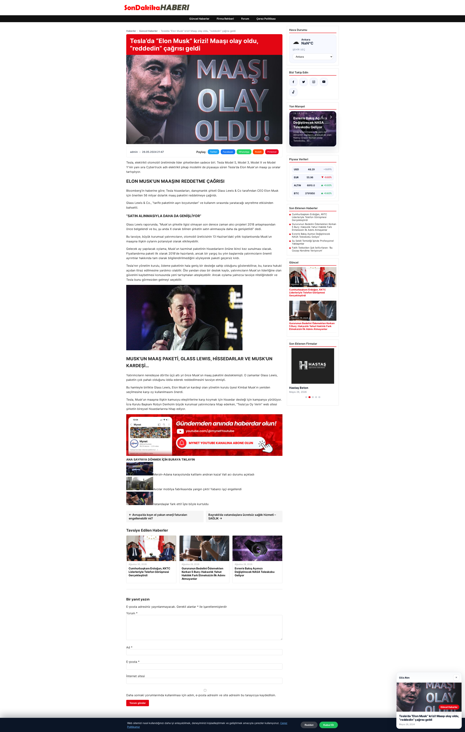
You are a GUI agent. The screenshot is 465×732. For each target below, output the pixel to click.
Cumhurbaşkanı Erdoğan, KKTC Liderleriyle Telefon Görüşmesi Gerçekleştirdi (309, 217)
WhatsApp (244, 151)
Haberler (131, 30)
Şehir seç (299, 49)
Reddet (309, 724)
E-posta (133, 662)
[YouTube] (324, 82)
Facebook (228, 151)
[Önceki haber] (323, 117)
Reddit (258, 151)
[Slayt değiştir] (306, 397)
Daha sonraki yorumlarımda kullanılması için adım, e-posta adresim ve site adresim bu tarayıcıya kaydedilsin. (201, 695)
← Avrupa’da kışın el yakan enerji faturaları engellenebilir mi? (158, 516)
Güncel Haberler (199, 18)
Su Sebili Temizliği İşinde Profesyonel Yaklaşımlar (313, 242)
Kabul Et (328, 724)
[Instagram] (314, 82)
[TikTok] (293, 92)
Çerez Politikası (266, 18)
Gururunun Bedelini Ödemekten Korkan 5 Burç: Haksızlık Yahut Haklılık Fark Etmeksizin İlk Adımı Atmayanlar (314, 227)
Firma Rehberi (225, 18)
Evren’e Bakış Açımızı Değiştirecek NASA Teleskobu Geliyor (311, 235)
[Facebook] (293, 82)
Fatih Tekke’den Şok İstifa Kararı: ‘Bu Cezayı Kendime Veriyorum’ (312, 249)
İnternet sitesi (135, 676)
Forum (245, 18)
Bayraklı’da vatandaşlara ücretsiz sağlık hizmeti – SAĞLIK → (242, 516)
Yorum (132, 613)
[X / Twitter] (303, 82)
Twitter (213, 151)
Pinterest (271, 151)
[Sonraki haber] (330, 117)
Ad (129, 647)
